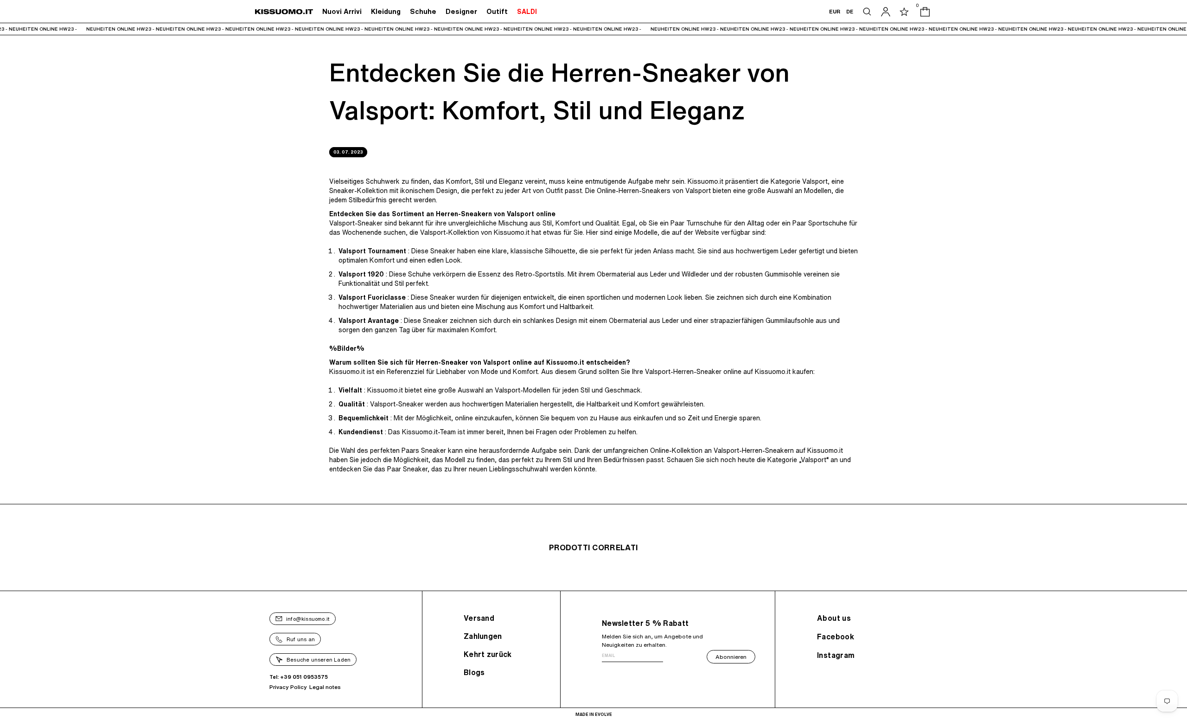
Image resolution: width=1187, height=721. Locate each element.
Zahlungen (483, 636)
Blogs (474, 672)
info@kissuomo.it (308, 618)
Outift (497, 11)
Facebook (835, 636)
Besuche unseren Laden (319, 659)
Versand (479, 618)
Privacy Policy (288, 687)
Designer (461, 11)
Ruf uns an (301, 639)
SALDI (527, 11)
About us (834, 618)
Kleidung (386, 11)
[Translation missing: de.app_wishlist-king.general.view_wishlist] (904, 11)
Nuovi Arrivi (342, 11)
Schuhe (423, 11)
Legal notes (325, 687)
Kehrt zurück (488, 654)
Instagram (836, 655)
